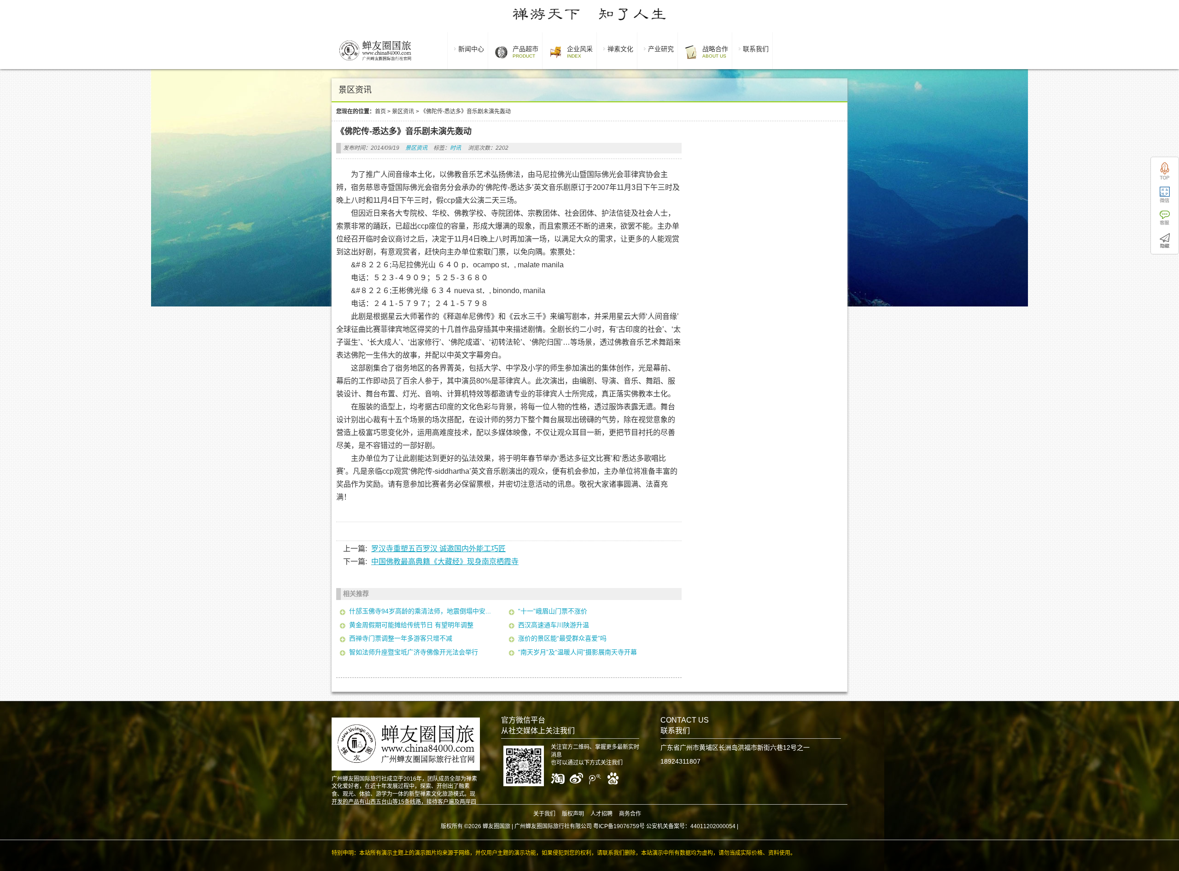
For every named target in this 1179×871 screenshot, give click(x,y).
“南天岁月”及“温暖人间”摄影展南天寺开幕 (577, 652)
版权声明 (573, 814)
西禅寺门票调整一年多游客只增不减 (400, 638)
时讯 (455, 148)
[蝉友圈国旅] (375, 62)
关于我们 (544, 814)
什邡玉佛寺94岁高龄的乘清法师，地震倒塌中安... (420, 611)
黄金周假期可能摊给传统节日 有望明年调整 (411, 625)
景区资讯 (403, 111)
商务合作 (630, 814)
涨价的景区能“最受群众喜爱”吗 (562, 638)
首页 (380, 111)
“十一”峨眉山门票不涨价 (552, 611)
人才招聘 (601, 814)
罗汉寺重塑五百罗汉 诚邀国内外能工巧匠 (438, 549)
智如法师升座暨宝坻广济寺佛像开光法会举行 (413, 652)
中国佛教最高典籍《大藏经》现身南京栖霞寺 (445, 561)
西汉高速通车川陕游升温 (553, 625)
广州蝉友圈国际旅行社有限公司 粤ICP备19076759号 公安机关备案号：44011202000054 (624, 826)
